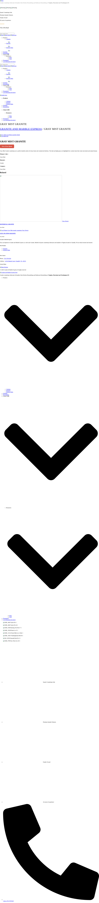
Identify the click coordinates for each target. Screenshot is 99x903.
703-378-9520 (7, 258)
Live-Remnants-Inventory (9, 619)
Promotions (6, 618)
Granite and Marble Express (21, 129)
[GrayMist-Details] (10, 134)
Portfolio (5, 393)
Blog (10, 615)
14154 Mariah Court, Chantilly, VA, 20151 (15, 261)
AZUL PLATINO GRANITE (8, 233)
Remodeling (6, 394)
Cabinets (8, 389)
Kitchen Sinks (6, 250)
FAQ (10, 617)
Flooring (5, 248)
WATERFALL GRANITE (7, 224)
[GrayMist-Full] (4, 136)
